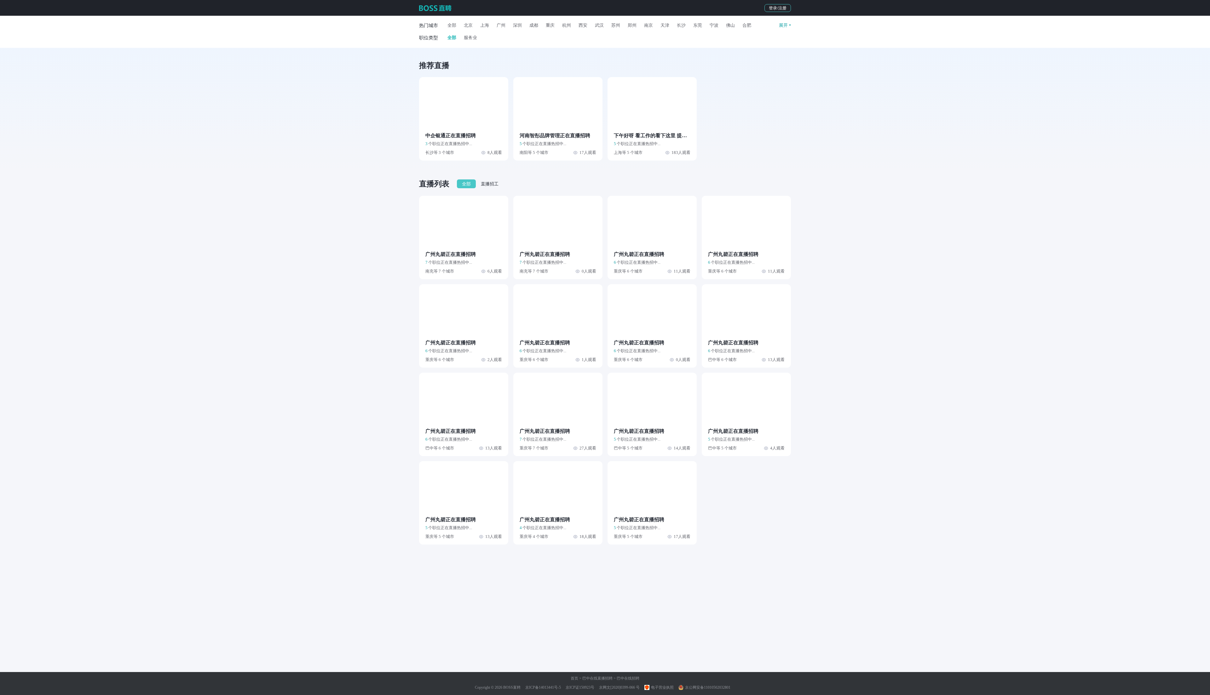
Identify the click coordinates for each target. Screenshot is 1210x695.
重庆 (550, 25)
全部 (451, 25)
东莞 (697, 25)
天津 (664, 25)
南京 (648, 25)
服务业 (470, 37)
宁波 (714, 25)
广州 (501, 25)
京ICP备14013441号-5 (543, 687)
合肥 (746, 25)
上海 (484, 25)
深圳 (517, 25)
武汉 (599, 25)
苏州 (615, 25)
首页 (574, 678)
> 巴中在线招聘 (626, 678)
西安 (583, 25)
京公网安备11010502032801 (707, 687)
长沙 (681, 25)
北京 (468, 25)
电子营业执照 (662, 687)
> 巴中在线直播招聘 (595, 678)
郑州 (632, 25)
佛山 (730, 25)
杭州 (566, 25)
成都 (533, 25)
